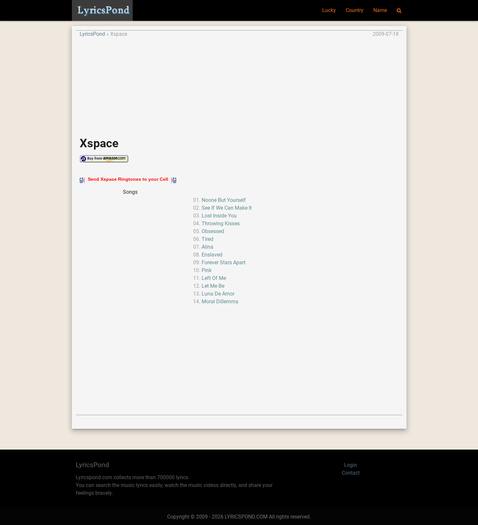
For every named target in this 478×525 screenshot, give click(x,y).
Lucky (329, 10)
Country (355, 10)
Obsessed (213, 231)
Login (350, 465)
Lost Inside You (219, 216)
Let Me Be (213, 286)
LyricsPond (92, 34)
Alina (207, 247)
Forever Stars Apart (224, 262)
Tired (207, 239)
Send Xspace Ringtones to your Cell (127, 179)
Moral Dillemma (220, 301)
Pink (207, 270)
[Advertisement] (239, 83)
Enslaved (212, 255)
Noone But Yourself (224, 200)
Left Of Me (214, 278)
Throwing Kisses (221, 223)
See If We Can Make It (227, 208)
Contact (351, 473)
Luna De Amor (218, 294)
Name (380, 10)
